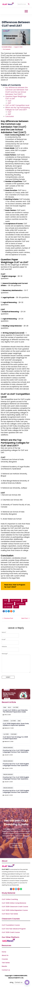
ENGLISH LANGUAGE (8, 747)
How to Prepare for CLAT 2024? (14, 586)
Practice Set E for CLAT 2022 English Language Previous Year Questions (16, 765)
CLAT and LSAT (15, 600)
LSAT (9, 103)
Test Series (6, 962)
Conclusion (9, 116)
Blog (9, 707)
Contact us (6, 970)
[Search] (28, 4)
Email (4, 639)
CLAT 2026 (15, 707)
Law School (7, 606)
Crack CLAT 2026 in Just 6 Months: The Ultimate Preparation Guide (15, 711)
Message (5, 653)
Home (4, 952)
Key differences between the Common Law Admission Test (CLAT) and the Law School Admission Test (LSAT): (16, 90)
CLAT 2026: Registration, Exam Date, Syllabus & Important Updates (16, 724)
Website (4, 646)
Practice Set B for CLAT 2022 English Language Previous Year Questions (16, 791)
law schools (13, 64)
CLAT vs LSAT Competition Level (17, 105)
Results (4, 966)
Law (25, 600)
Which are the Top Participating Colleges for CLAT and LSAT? (17, 108)
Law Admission (8, 603)
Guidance (5, 720)
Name (4, 632)
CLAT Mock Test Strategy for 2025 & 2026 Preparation (15, 738)
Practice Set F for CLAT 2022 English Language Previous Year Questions (16, 778)
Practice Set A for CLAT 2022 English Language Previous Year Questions (16, 751)
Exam (4, 707)
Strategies (13, 734)
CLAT (9, 101)
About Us (5, 955)
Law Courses (20, 603)
